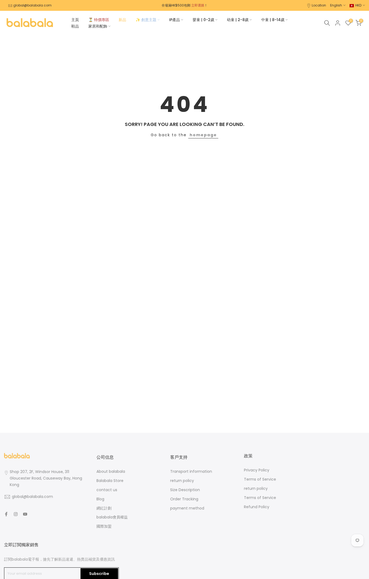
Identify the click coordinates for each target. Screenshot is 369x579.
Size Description (185, 490)
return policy (182, 480)
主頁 (75, 19)
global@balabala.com (32, 5)
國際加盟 (104, 526)
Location (319, 5)
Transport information (191, 471)
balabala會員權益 (112, 517)
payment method (187, 508)
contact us (106, 490)
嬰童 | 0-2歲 (203, 19)
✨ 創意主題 (146, 19)
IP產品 (174, 19)
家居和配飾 (97, 26)
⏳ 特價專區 (98, 19)
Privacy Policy (256, 470)
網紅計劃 (104, 508)
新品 (122, 19)
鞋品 (75, 26)
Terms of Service (260, 479)
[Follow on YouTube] (25, 514)
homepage (203, 135)
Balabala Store (109, 480)
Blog (100, 499)
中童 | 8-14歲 (272, 19)
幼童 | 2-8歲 (238, 19)
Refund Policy (256, 507)
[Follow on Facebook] (6, 514)
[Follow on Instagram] (16, 514)
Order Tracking (184, 499)
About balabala (110, 471)
